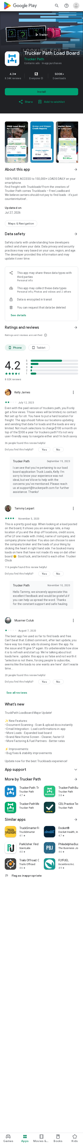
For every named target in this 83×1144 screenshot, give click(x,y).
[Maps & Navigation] (21, 223)
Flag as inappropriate (23, 875)
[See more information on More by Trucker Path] (76, 779)
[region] (41, 76)
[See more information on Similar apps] (76, 819)
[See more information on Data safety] (76, 234)
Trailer (41, 34)
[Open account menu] (76, 5)
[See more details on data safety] (18, 315)
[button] (42, 78)
